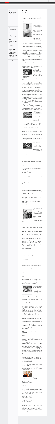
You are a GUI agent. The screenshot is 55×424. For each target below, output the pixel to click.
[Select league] (7, 1)
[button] (47, 3)
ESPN (7, 3)
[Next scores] (49, 1)
